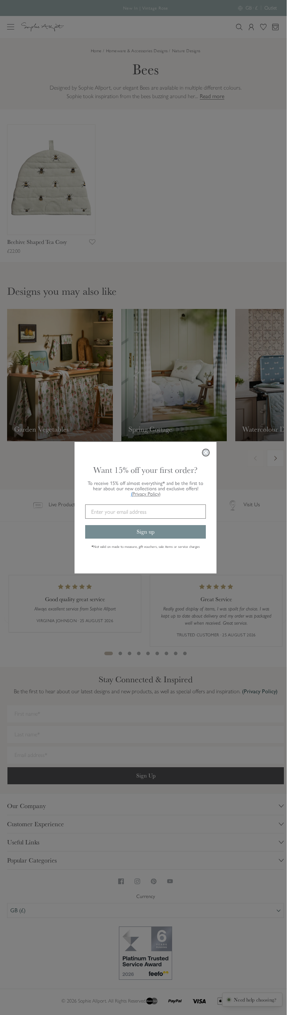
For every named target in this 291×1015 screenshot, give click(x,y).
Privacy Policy (146, 494)
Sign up (145, 531)
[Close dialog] (205, 452)
